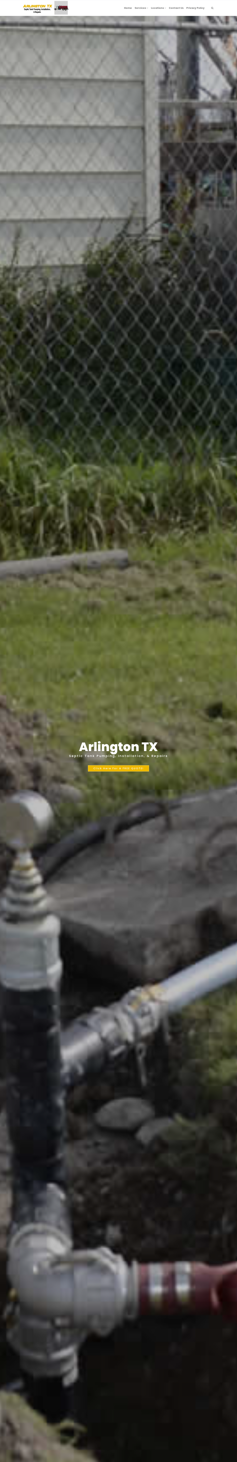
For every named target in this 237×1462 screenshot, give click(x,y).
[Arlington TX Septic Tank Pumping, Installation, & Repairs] (46, 8)
